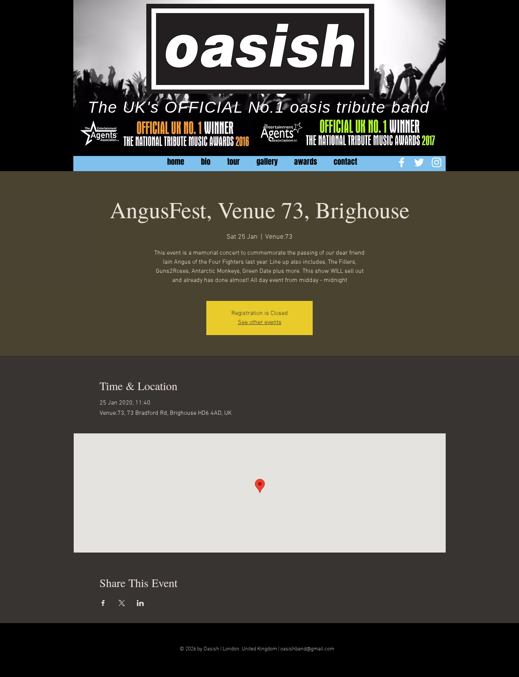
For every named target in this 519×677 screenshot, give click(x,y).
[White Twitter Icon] (419, 162)
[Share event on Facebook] (103, 603)
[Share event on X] (121, 603)
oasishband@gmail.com (307, 649)
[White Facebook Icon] (401, 162)
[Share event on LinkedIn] (140, 603)
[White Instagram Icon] (436, 162)
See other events (260, 322)
